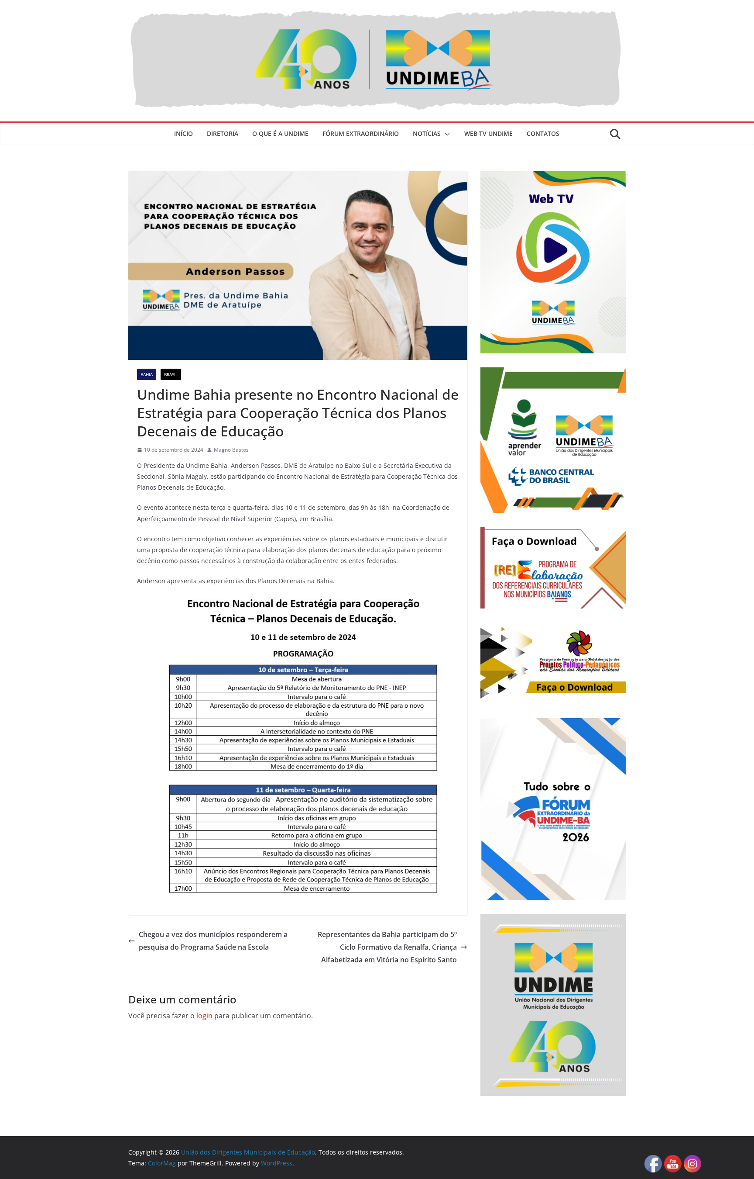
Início (183, 133)
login (204, 1015)
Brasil (171, 374)
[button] (445, 134)
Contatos (543, 133)
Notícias (427, 133)
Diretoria (222, 133)
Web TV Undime (488, 133)
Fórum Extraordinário (360, 133)
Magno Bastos (231, 449)
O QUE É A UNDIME (280, 133)
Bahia (147, 374)
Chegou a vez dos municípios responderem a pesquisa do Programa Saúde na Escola (213, 941)
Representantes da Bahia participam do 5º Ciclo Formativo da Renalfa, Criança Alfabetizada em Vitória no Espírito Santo (387, 947)
